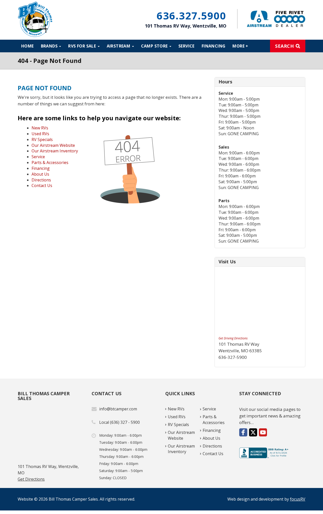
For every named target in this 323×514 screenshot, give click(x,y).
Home (27, 46)
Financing (214, 46)
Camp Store (155, 46)
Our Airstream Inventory (55, 151)
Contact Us (42, 185)
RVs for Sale (82, 46)
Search (284, 46)
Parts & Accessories (50, 162)
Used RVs (40, 133)
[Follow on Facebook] (243, 432)
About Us (40, 174)
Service (186, 46)
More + (240, 46)
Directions (41, 180)
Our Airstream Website (53, 145)
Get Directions (31, 479)
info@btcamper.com (118, 409)
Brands (50, 46)
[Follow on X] (253, 432)
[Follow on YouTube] (263, 432)
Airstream (119, 46)
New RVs (40, 128)
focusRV (297, 499)
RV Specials (42, 139)
